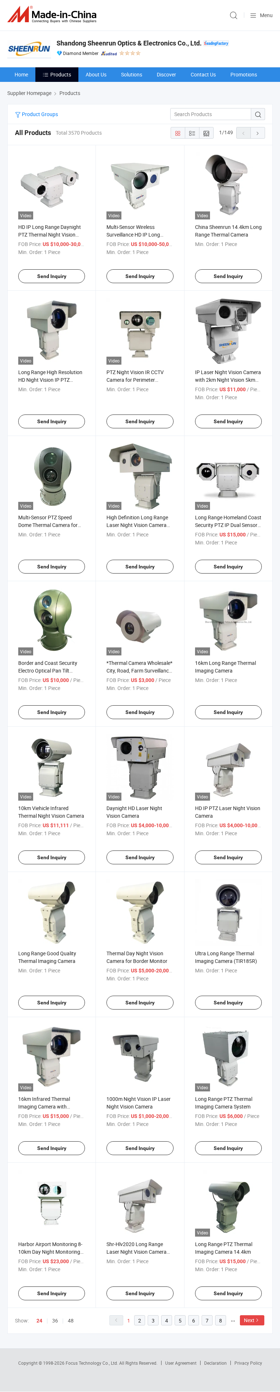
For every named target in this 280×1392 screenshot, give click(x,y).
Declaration (215, 1363)
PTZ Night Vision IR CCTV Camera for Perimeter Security (135, 380)
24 (39, 1321)
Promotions (243, 74)
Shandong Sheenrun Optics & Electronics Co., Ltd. (129, 43)
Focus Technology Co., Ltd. (92, 1363)
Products (60, 74)
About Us (96, 74)
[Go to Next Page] (258, 132)
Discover (166, 74)
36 (55, 1320)
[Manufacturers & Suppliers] (53, 14)
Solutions (131, 74)
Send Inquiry (51, 276)
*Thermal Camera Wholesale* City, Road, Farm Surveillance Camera (139, 670)
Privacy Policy (248, 1363)
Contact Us (203, 74)
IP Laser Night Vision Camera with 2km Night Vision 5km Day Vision (228, 380)
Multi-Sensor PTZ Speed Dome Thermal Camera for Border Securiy (48, 525)
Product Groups (39, 114)
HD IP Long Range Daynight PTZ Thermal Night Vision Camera (49, 234)
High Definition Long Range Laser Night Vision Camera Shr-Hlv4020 (137, 525)
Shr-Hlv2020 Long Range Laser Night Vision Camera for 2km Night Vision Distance (139, 1252)
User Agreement (181, 1363)
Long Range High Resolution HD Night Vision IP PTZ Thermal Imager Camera (50, 380)
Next (249, 1320)
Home (21, 74)
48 (71, 1320)
